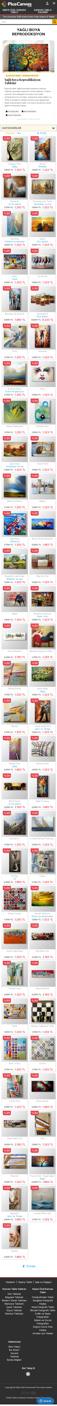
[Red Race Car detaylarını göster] (42, 936)
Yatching (14, 239)
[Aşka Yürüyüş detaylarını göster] (42, 786)
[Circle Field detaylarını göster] (42, 449)
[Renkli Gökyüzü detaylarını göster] (42, 899)
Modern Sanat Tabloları (14, 1300)
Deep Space (42, 1101)
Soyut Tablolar (14, 1310)
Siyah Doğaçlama (14, 426)
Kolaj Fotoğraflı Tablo (43, 1307)
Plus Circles (14, 1063)
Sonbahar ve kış (42, 204)
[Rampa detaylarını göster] (15, 711)
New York (42, 616)
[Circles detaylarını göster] (42, 1049)
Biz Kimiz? (14, 1350)
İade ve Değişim (43, 1282)
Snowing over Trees (42, 201)
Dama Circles (14, 913)
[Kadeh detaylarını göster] (15, 1236)
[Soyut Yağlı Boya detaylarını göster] (15, 936)
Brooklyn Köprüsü (42, 613)
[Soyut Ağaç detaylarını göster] (42, 674)
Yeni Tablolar (14, 1294)
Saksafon (14, 1213)
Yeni (19, 133)
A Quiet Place (14, 388)
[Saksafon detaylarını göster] (15, 1199)
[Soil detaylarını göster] (42, 1124)
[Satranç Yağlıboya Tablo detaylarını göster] (42, 1011)
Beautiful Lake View (14, 576)
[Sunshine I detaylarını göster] (15, 824)
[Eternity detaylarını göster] (15, 1161)
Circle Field (42, 463)
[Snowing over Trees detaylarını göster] (42, 187)
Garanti (14, 1353)
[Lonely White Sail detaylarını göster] (42, 1199)
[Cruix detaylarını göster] (15, 337)
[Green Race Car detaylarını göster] (15, 1124)
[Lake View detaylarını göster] (15, 449)
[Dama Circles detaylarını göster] (15, 899)
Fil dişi (14, 876)
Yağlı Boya (15, 538)
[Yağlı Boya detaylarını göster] (15, 524)
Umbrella (42, 351)
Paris (14, 276)
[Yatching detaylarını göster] (15, 224)
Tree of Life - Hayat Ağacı (42, 1176)
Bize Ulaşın (14, 1346)
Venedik (42, 166)
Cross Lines (14, 1101)
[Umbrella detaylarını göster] (42, 337)
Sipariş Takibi (25, 1282)
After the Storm (14, 501)
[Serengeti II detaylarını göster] (42, 299)
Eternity (14, 1176)
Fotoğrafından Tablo (43, 1297)
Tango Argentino (42, 726)
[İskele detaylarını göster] (42, 224)
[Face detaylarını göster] (42, 374)
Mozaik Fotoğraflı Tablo (42, 1310)
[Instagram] (28, 1374)
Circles (42, 1063)
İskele (42, 239)
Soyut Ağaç (42, 688)
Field (14, 1026)
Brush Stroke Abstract (42, 538)
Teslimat (14, 1356)
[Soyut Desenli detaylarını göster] (15, 636)
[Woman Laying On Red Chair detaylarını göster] (42, 636)
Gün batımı (42, 241)
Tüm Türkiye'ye (28, 16)
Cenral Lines (15, 988)
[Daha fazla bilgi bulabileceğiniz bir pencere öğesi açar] (45, 1401)
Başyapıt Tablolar (14, 1297)
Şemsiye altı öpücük (14, 314)
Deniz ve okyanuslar (42, 916)
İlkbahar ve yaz (15, 579)
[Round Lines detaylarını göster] (42, 749)
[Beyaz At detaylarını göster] (15, 187)
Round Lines (42, 763)
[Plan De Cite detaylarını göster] (42, 561)
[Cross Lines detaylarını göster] (15, 1086)
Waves (42, 501)
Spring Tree (14, 763)
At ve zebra (14, 204)
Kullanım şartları (34, 1398)
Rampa (14, 726)
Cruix (14, 351)
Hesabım (10, 1282)
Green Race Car (14, 1138)
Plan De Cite (42, 576)
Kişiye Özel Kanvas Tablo (14, 11)
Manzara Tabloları (14, 1303)
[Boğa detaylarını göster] (15, 599)
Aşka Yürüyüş (42, 801)
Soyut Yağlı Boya (15, 951)
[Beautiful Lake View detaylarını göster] (15, 561)
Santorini (14, 541)
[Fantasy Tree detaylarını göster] (15, 149)
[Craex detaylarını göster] (42, 861)
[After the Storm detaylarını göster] (15, 486)
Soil (42, 1138)
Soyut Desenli (14, 651)
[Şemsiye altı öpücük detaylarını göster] (15, 299)
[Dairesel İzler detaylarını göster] (42, 411)
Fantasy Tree (14, 164)
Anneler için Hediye (43, 1333)
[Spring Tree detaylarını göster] (15, 749)
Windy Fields (14, 688)
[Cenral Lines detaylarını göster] (15, 974)
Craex (42, 876)
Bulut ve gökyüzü (14, 391)
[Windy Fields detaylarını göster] (15, 674)
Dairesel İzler (42, 426)
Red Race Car (42, 951)
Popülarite (10, 133)
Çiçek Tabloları (14, 1307)
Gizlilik (8, 1398)
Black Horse (14, 801)
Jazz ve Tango (42, 729)
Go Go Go (42, 276)
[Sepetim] (54, 3)
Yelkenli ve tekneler (14, 241)
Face (42, 388)
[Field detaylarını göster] (15, 1011)
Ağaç (14, 166)
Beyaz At (14, 201)
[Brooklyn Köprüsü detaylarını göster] (42, 599)
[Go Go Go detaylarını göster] (42, 262)
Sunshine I (15, 838)
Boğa (14, 613)
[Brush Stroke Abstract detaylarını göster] (42, 524)
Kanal (42, 164)
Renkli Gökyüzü (42, 913)
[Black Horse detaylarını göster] (15, 786)
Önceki (42, 133)
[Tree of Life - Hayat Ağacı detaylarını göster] (42, 1161)
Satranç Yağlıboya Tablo (42, 1026)
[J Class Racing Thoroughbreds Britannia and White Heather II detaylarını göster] (42, 824)
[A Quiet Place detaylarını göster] (15, 374)
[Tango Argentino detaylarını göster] (42, 711)
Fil (14, 878)
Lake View (15, 463)
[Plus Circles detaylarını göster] (15, 1049)
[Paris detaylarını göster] (15, 262)
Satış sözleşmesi (19, 1398)
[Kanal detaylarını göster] (42, 149)
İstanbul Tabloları (14, 1313)
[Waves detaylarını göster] (42, 486)
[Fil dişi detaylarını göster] (15, 861)
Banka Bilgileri (14, 1359)
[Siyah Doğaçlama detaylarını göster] (15, 411)
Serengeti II (42, 314)
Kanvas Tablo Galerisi (43, 11)
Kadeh (14, 1251)
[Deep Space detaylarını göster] (42, 1086)
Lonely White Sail (42, 1213)
